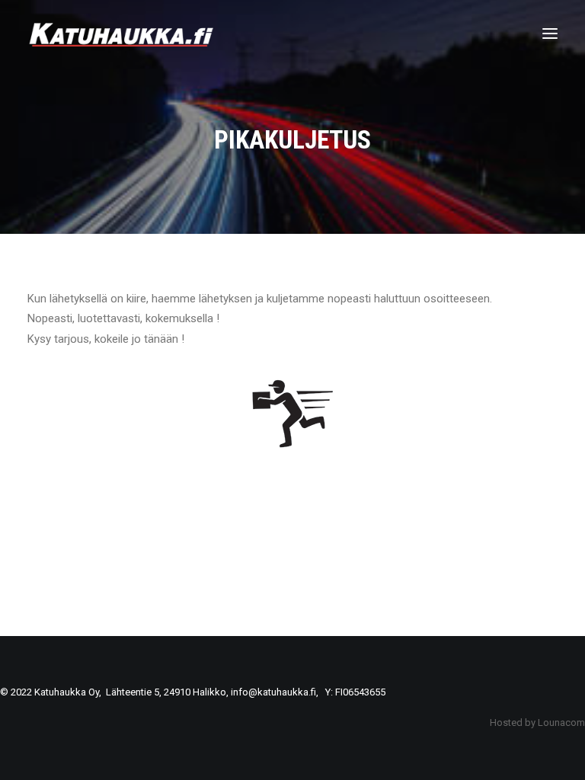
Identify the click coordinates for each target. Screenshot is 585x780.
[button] (550, 33)
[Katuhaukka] (122, 33)
